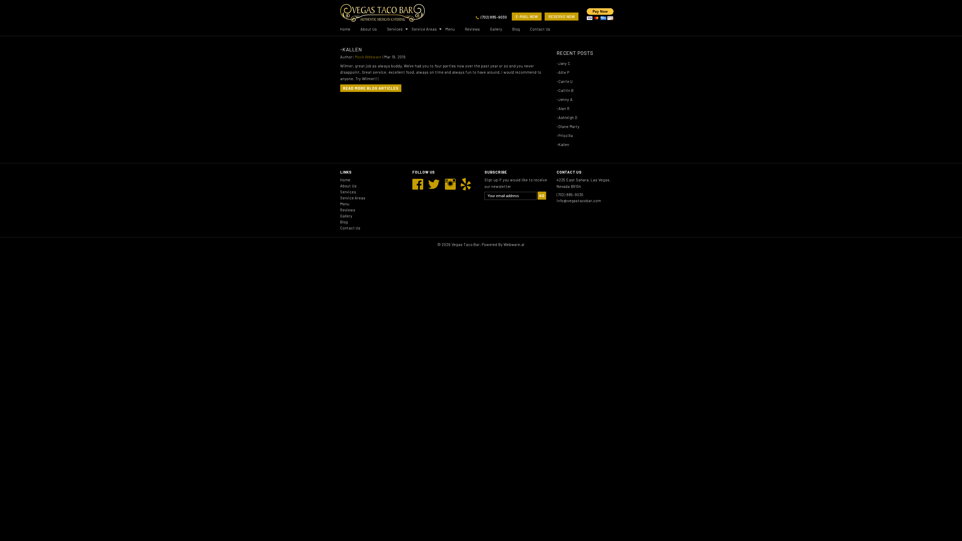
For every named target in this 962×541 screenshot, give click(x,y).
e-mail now (527, 16)
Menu (450, 29)
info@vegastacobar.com (579, 200)
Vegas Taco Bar (466, 244)
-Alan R (563, 108)
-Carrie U (565, 81)
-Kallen (563, 144)
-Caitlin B (565, 90)
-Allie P (563, 72)
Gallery (496, 29)
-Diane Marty (568, 126)
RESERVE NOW (561, 16)
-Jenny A (564, 99)
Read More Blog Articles (371, 88)
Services (395, 29)
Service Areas (424, 29)
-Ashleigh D (567, 117)
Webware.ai (514, 244)
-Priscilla (565, 135)
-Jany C (563, 63)
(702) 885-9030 (494, 17)
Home (345, 29)
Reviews (472, 29)
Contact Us (540, 29)
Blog (516, 29)
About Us (368, 29)
